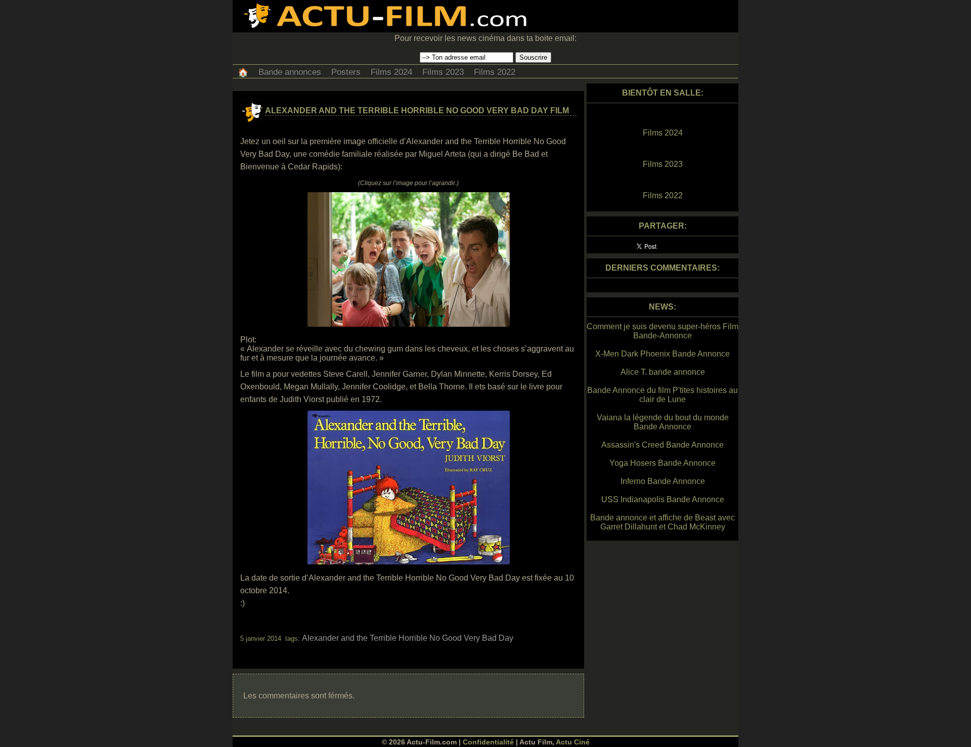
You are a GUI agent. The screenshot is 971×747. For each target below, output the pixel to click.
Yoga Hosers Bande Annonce (662, 463)
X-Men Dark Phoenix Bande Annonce (662, 353)
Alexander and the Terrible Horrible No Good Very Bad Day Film (417, 110)
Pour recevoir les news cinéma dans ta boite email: (485, 38)
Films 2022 (494, 72)
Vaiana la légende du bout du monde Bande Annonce (663, 422)
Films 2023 (443, 72)
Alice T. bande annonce (663, 372)
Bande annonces (289, 72)
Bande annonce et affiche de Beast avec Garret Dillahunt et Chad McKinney (662, 522)
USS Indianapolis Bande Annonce (662, 499)
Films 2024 (391, 72)
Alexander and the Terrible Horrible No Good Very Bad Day (407, 638)
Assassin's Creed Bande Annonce (662, 445)
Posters (346, 72)
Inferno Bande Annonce (663, 481)
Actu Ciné (573, 742)
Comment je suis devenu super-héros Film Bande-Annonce (662, 331)
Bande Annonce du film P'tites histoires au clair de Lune (662, 395)
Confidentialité (488, 742)
